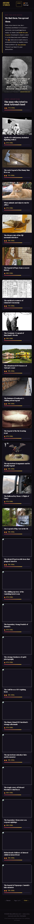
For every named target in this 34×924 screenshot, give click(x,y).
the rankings (22, 45)
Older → (26, 900)
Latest (19, 3)
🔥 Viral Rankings (26, 4)
